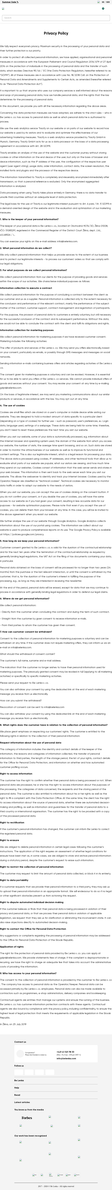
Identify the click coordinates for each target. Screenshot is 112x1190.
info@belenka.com (66, 1059)
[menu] (108, 9)
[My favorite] (89, 9)
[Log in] (95, 9)
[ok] (106, 18)
